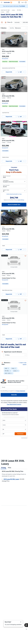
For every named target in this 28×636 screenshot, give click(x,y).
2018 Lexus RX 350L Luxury (11, 479)
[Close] (21, 622)
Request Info (9, 72)
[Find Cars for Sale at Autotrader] (8, 2)
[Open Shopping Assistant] (26, 625)
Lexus (13, 10)
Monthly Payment (6, 176)
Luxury (2, 12)
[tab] (3, 467)
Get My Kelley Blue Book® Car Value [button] (14, 194)
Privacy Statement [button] (20, 390)
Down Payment (6, 185)
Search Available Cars (14, 204)
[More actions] (25, 72)
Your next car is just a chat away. (14, 6)
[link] (22, 61)
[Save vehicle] (25, 33)
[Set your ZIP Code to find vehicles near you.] (22, 17)
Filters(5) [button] (9, 22)
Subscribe (14, 395)
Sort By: (12, 28)
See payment (5, 58)
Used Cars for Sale (5, 10)
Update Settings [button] (20, 200)
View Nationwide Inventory (14, 404)
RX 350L (19, 10)
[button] (19, 2)
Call (21, 72)
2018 (7, 12)
